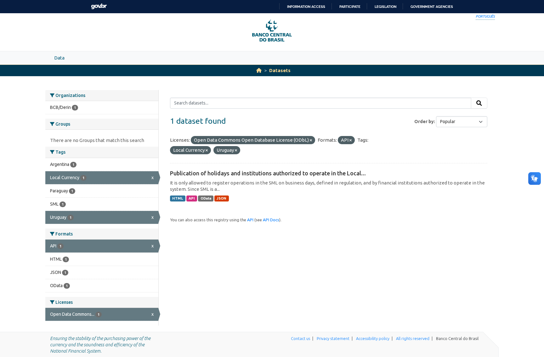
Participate (349, 6)
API (192, 198)
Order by (424, 121)
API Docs (271, 220)
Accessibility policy (372, 338)
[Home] (259, 70)
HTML (177, 198)
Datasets (280, 70)
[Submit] (479, 103)
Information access (306, 6)
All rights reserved (412, 338)
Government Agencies (432, 6)
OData (206, 198)
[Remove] (311, 140)
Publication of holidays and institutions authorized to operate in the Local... (268, 173)
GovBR (99, 6)
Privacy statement (333, 338)
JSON (221, 198)
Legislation (385, 6)
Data (59, 57)
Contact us (300, 338)
